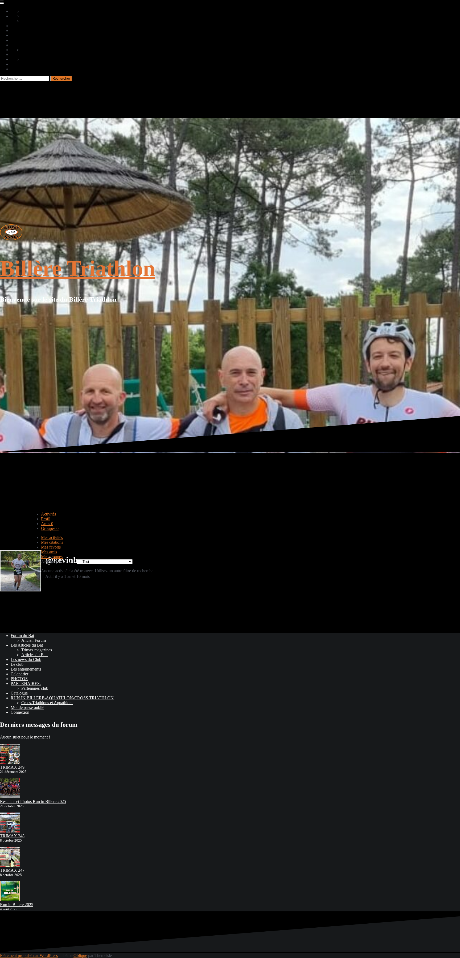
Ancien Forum (33, 640)
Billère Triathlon (77, 268)
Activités (48, 514)
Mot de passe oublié (27, 707)
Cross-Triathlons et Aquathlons (47, 702)
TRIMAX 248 (12, 836)
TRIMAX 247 (12, 870)
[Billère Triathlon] (11, 239)
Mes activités (52, 537)
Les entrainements (26, 669)
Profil (45, 519)
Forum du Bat (22, 635)
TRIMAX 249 (12, 767)
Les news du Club (26, 659)
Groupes (50, 528)
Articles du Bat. (34, 654)
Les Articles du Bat (27, 645)
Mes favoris (51, 547)
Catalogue (19, 693)
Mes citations (52, 542)
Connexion (20, 712)
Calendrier (19, 674)
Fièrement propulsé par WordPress (29, 955)
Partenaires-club (34, 688)
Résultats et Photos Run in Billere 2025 (33, 801)
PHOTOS (19, 678)
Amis (47, 523)
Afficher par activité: (58, 561)
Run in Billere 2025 (16, 904)
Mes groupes (52, 556)
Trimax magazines (36, 650)
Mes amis (49, 552)
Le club (17, 664)
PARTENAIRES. (26, 683)
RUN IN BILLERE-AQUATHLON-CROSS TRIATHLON (62, 698)
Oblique (80, 955)
